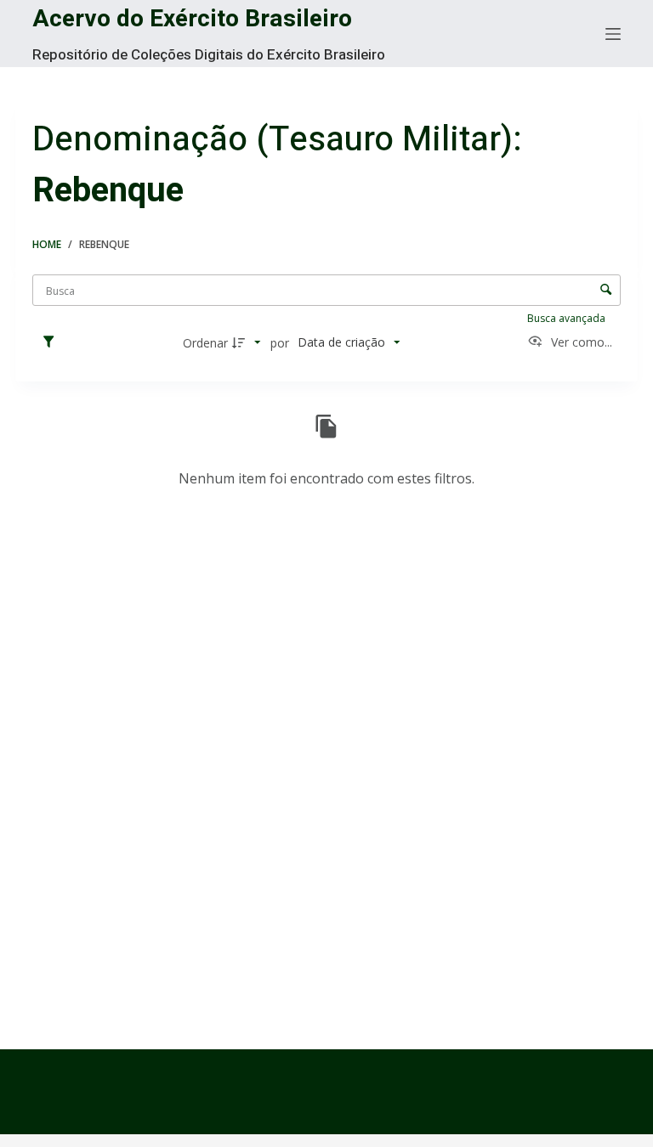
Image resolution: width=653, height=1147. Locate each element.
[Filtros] (52, 342)
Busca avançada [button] (567, 318)
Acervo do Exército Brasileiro (192, 19)
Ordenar (205, 343)
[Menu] (613, 34)
